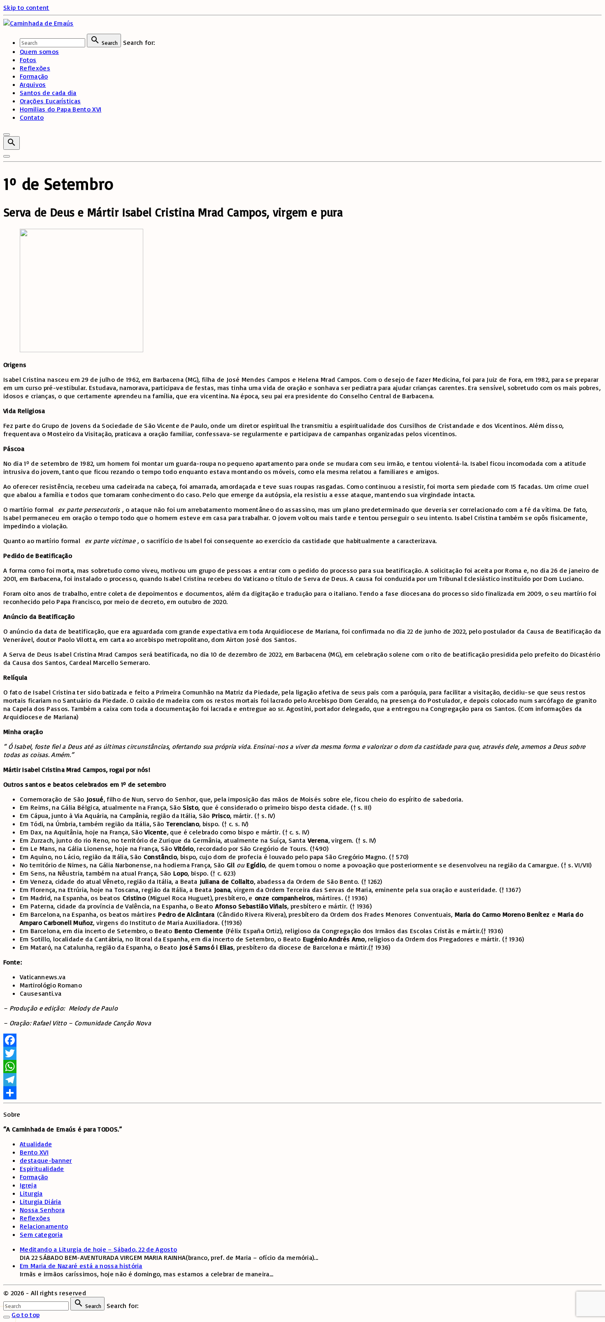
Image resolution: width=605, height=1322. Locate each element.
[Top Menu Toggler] (6, 156)
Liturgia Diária (40, 1201)
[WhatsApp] (302, 1066)
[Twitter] (302, 1053)
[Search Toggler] (6, 1317)
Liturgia (31, 1193)
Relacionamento (44, 1226)
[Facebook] (302, 1040)
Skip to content (26, 7)
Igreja (28, 1185)
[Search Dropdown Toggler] (11, 143)
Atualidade (36, 1144)
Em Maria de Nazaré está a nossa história (81, 1266)
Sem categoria (41, 1234)
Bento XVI (34, 1152)
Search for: (139, 42)
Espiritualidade (42, 1168)
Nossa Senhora (42, 1210)
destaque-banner (46, 1160)
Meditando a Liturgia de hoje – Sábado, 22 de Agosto (98, 1249)
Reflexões (35, 1218)
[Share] (302, 1092)
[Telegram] (302, 1079)
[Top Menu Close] (6, 134)
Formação (34, 1177)
